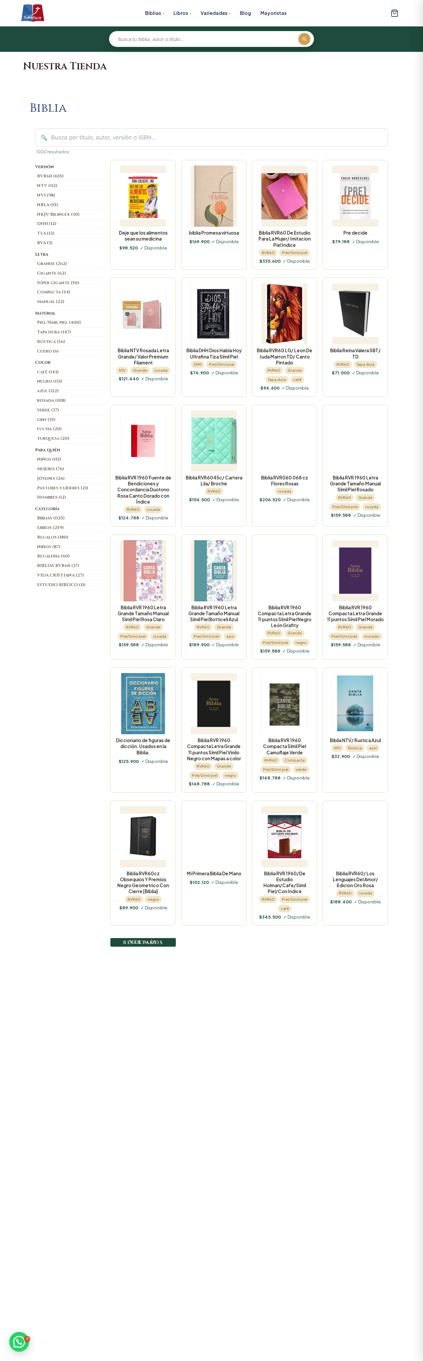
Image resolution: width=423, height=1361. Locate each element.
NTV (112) (47, 186)
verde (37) (48, 410)
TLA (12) (46, 233)
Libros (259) (50, 528)
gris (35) (46, 420)
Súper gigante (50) (58, 283)
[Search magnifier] (304, 39)
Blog (245, 13)
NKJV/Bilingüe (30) (58, 214)
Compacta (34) (53, 292)
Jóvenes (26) (51, 478)
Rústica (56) (51, 342)
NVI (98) (46, 195)
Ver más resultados (143, 942)
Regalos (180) (52, 537)
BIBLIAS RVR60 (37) (58, 566)
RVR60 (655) (50, 176)
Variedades (214, 13)
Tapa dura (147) (54, 332)
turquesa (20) (53, 438)
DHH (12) (47, 224)
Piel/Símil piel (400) (59, 322)
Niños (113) (49, 459)
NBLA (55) (47, 205)
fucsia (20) (49, 429)
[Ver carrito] (394, 13)
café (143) (48, 372)
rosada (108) (51, 400)
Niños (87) (48, 547)
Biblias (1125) (51, 518)
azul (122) (48, 391)
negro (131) (49, 381)
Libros (180, 13)
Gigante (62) (51, 273)
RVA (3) (45, 243)
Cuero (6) (48, 351)
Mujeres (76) (50, 469)
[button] (19, 1342)
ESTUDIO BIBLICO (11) (61, 585)
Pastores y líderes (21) (62, 488)
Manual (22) (50, 302)
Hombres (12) (51, 497)
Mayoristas (273, 13)
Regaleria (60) (53, 556)
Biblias (153, 13)
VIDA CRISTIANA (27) (60, 575)
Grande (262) (52, 264)
